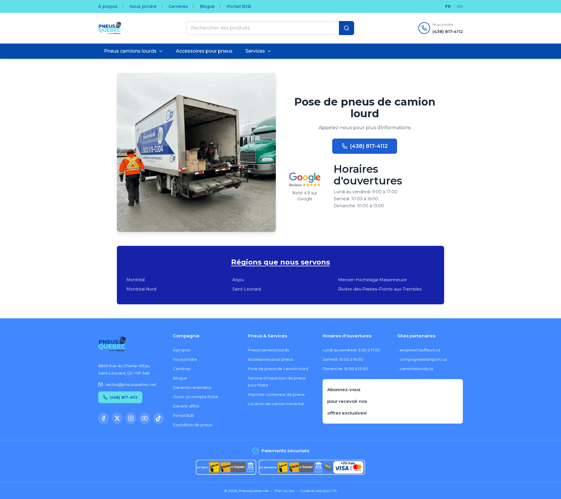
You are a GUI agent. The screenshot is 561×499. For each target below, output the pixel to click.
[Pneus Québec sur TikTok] (158, 418)
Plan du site (284, 490)
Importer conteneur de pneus (276, 394)
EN (460, 6)
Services (255, 51)
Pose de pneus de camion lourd (278, 368)
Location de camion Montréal (276, 403)
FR (448, 6)
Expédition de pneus (192, 424)
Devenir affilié (186, 406)
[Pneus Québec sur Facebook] (103, 418)
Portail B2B (239, 6)
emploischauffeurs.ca (418, 350)
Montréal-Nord (141, 289)
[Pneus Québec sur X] (117, 418)
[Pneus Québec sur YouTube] (145, 418)
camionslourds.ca (415, 368)
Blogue (207, 6)
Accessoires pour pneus (204, 51)
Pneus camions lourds (130, 51)
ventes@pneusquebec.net (130, 384)
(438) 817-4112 (369, 146)
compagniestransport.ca (421, 359)
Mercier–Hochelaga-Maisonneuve (372, 279)
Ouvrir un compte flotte (195, 396)
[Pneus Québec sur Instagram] (131, 418)
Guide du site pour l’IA (318, 490)
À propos (107, 6)
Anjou (238, 279)
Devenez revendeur (192, 387)
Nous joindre (143, 6)
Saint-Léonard (246, 289)
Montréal (135, 279)
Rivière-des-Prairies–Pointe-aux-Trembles (380, 289)
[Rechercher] (346, 28)
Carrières (178, 6)
